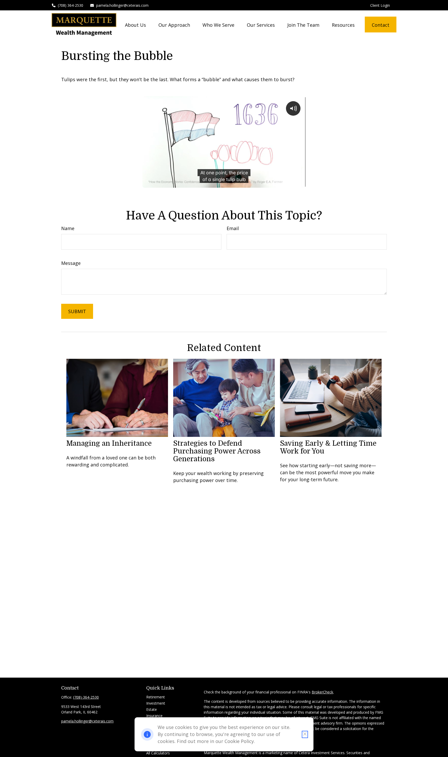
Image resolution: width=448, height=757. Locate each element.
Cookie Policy (239, 741)
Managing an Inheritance (109, 443)
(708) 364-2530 (70, 5)
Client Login (380, 5)
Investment (155, 703)
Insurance (154, 715)
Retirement (155, 696)
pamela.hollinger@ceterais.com (122, 5)
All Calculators (158, 753)
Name (67, 228)
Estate (151, 709)
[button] (135, 24)
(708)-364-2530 (86, 697)
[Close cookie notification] (305, 734)
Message (71, 263)
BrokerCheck (322, 692)
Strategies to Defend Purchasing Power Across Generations (217, 451)
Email (233, 228)
